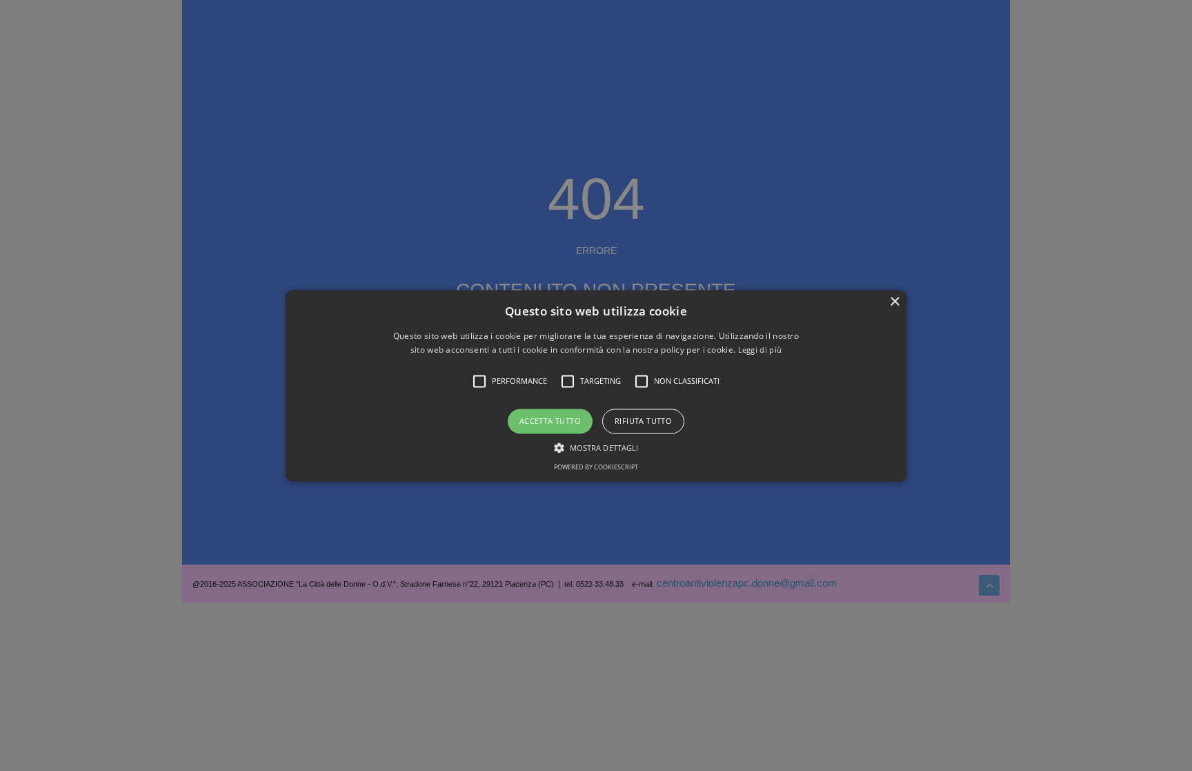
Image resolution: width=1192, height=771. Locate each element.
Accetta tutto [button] (550, 421)
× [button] (894, 302)
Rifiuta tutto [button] (643, 421)
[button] (596, 385)
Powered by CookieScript (596, 466)
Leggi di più (760, 349)
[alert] (596, 385)
